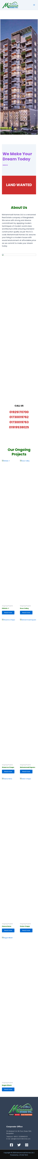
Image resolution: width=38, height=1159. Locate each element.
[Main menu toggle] (34, 5)
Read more (8, 613)
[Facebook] (11, 1145)
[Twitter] (19, 1145)
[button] (19, 77)
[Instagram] (26, 1145)
